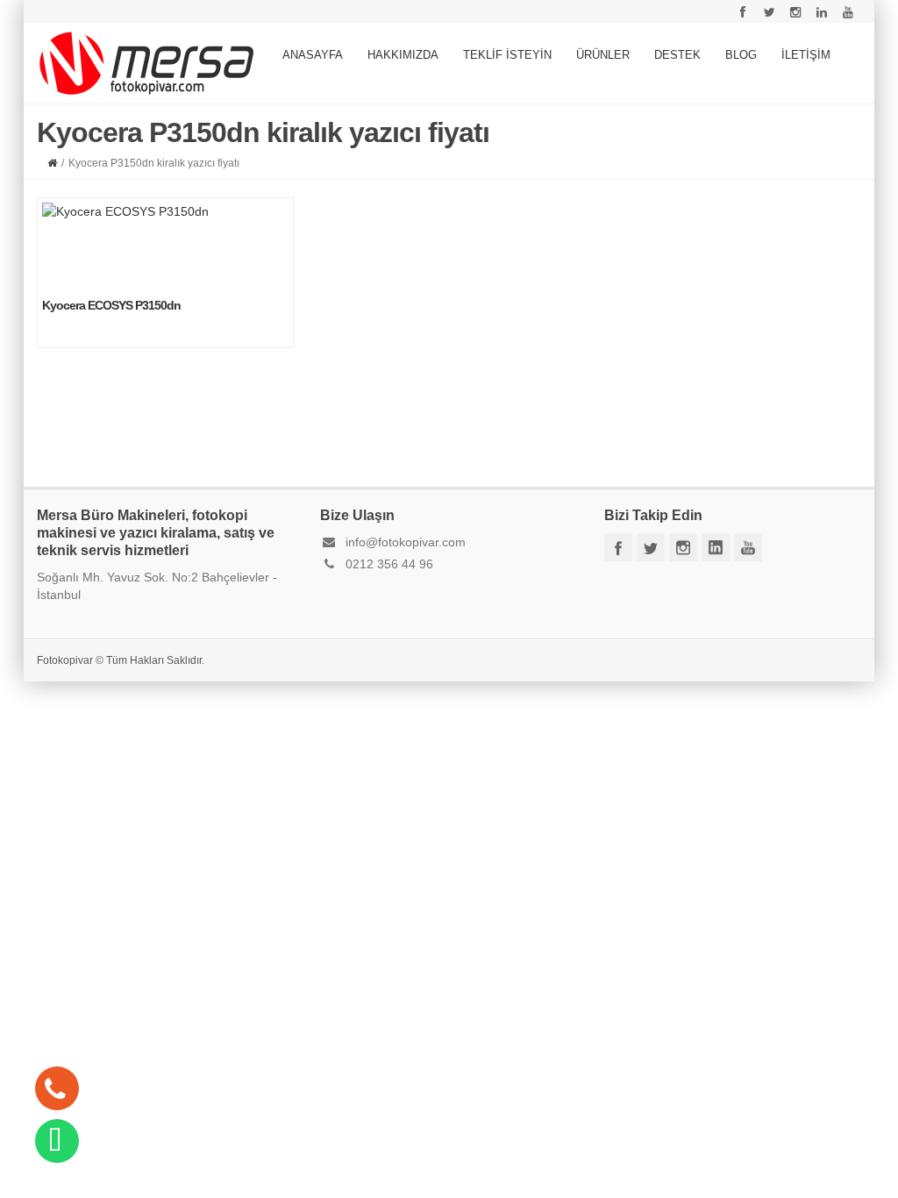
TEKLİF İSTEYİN (507, 54)
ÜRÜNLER (603, 54)
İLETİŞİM (805, 54)
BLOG (741, 54)
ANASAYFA (312, 54)
